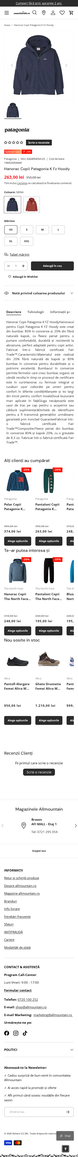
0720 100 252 (28, 999)
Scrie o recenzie (39, 772)
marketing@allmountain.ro (53, 1015)
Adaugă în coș (52, 266)
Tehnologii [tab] (35, 312)
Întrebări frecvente (17, 916)
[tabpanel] (40, 382)
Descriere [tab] (13, 312)
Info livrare (12, 909)
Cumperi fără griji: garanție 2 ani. (39, 3)
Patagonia (10, 159)
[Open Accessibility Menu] (65, 1148)
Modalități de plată (17, 947)
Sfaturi (9, 924)
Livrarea (22, 183)
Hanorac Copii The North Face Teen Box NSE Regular (16, 596)
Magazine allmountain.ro (22, 893)
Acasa (7, 25)
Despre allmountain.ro (20, 886)
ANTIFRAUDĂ (13, 932)
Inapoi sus (39, 851)
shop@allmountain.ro (31, 1007)
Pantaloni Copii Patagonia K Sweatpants (47, 506)
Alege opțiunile (18, 541)
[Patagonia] (39, 130)
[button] (71, 12)
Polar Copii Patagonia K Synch (13, 506)
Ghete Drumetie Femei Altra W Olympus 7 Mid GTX (48, 686)
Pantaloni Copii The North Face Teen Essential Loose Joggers (47, 596)
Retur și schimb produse (21, 878)
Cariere (9, 940)
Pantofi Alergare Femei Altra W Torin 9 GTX (17, 686)
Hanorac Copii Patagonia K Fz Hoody (34, 25)
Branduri (10, 901)
